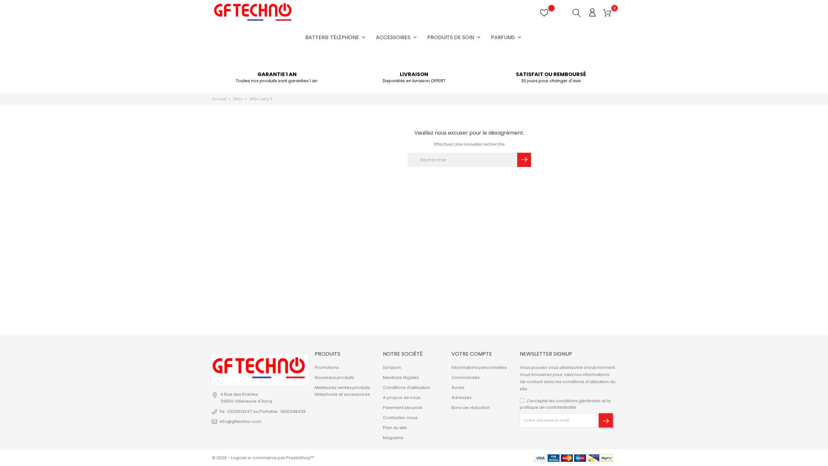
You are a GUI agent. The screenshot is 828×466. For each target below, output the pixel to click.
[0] (607, 13)
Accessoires (397, 37)
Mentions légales (401, 377)
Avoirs (458, 387)
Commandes (466, 377)
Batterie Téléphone (336, 37)
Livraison (392, 367)
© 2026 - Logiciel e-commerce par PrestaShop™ (263, 458)
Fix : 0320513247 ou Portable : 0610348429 (263, 411)
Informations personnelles (479, 367)
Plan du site (395, 428)
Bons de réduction (471, 408)
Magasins (393, 438)
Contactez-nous (400, 418)
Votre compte (472, 354)
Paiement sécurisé (402, 408)
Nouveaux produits (334, 377)
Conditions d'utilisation (406, 387)
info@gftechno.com (240, 421)
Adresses (462, 397)
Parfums (507, 37)
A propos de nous (401, 397)
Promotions (327, 367)
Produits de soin (454, 37)
